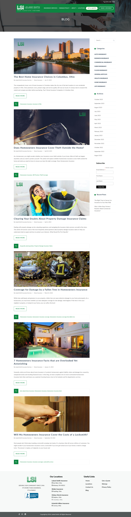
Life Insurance (99, 86)
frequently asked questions (27, 246)
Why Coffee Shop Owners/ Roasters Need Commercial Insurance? (102, 209)
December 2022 (99, 139)
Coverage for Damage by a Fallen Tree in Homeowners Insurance (50, 290)
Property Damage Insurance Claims (43, 246)
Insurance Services (50, 8)
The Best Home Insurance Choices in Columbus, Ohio (44, 77)
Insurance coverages (38, 462)
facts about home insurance (27, 391)
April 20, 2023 (48, 151)
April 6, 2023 (48, 222)
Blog (87, 490)
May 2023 (97, 119)
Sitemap (104, 484)
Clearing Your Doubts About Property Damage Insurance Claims (50, 219)
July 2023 (97, 111)
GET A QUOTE (92, 8)
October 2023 (98, 99)
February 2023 (98, 131)
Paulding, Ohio (57, 491)
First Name (99, 175)
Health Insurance (101, 78)
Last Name (99, 181)
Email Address (100, 170)
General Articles (100, 74)
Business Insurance (101, 58)
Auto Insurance (100, 54)
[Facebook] (19, 514)
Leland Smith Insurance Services (23, 80)
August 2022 (98, 155)
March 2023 (98, 127)
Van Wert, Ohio (57, 483)
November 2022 (99, 143)
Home (88, 481)
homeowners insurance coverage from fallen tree (62, 317)
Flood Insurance (100, 70)
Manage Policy (64, 8)
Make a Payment (106, 8)
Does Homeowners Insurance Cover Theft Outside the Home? (49, 148)
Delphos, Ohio (57, 497)
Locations (81, 8)
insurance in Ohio (37, 104)
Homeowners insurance (26, 104)
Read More (20, 96)
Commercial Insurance (103, 62)
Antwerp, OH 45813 (59, 485)
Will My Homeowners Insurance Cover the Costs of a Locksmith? (51, 435)
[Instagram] (22, 514)
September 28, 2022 (50, 438)
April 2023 (97, 123)
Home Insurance (38, 80)
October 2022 (98, 147)
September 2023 (99, 103)
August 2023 (98, 107)
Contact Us (89, 487)
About (73, 8)
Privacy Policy (106, 487)
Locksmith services (48, 462)
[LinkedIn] (25, 514)
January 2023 (98, 135)
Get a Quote (106, 481)
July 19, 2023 (48, 80)
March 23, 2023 (49, 293)
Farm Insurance (100, 66)
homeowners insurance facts (54, 391)
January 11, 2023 (49, 367)
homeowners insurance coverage (41, 317)
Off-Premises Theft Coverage (40, 175)
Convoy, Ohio (57, 505)
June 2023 (97, 115)
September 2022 (99, 151)
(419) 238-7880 (110, 2)
